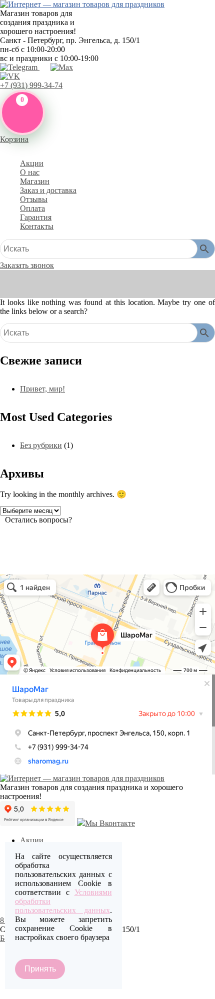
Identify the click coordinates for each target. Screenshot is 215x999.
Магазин (35, 181)
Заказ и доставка (48, 190)
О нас (30, 172)
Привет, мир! (42, 388)
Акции (32, 163)
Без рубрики (41, 445)
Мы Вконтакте (110, 823)
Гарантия (36, 217)
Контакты (37, 226)
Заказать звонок (27, 265)
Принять (40, 968)
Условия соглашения (35, 992)
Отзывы (34, 199)
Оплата (32, 208)
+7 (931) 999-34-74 (31, 85)
